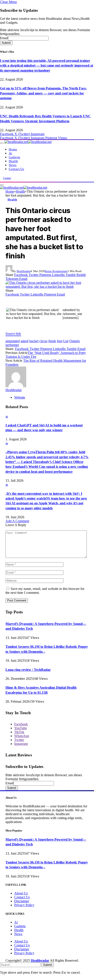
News (13, 165)
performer (12, 345)
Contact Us (16, 169)
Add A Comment (17, 521)
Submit (6, 42)
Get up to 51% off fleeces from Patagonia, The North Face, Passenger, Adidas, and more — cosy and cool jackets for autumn (43, 93)
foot (59, 341)
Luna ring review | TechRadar (28, 670)
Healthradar (23, 271)
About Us (21, 893)
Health (13, 161)
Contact (7, 178)
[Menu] (1, 143)
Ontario (74, 341)
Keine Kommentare (56, 271)
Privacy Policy (24, 905)
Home (13, 149)
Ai (10, 153)
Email (4, 38)
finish (52, 341)
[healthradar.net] (28, 142)
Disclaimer (21, 901)
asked (24, 341)
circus (43, 341)
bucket (33, 341)
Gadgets (14, 157)
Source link (13, 333)
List (65, 341)
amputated (12, 341)
